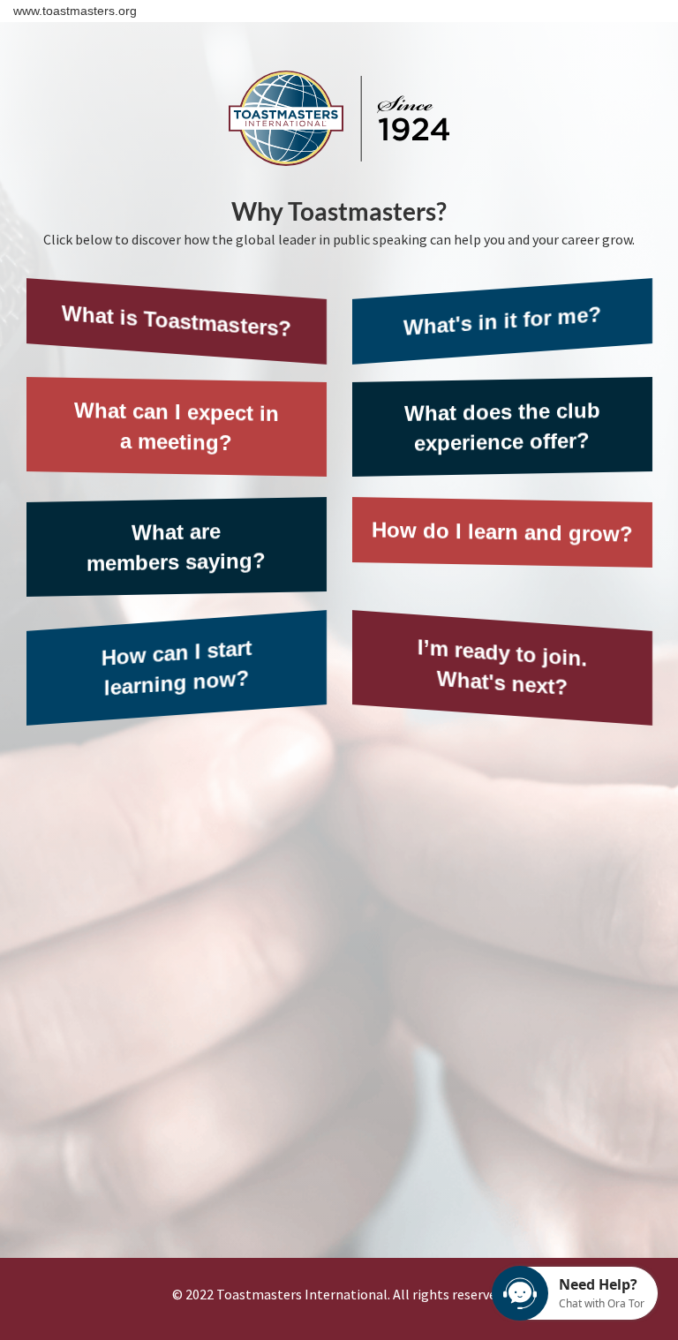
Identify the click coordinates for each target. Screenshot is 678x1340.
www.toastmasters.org (75, 11)
